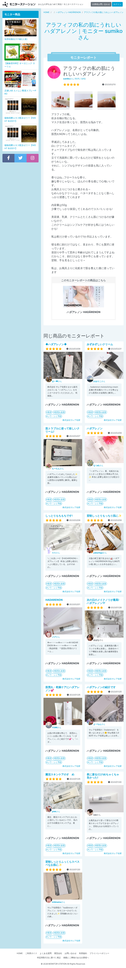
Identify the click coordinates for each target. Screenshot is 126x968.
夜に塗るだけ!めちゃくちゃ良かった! (103, 776)
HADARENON (54, 599)
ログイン (117, 4)
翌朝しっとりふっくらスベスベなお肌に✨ (62, 863)
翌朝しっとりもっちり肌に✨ (104, 515)
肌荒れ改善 (60, 412)
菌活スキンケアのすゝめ (59, 774)
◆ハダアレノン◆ (56, 344)
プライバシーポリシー (99, 953)
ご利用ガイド (31, 953)
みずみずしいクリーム (100, 344)
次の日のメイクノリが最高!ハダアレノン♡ (103, 601)
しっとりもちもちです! (59, 515)
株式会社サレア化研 (71, 420)
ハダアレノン (95, 428)
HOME (20, 953)
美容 (50, 412)
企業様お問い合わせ (101, 4)
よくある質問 (46, 953)
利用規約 (83, 953)
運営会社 (58, 953)
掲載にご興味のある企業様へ (76, 957)
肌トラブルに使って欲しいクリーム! (62, 430)
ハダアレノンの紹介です (101, 687)
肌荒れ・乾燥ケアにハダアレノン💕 (62, 688)
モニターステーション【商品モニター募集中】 (19, 4)
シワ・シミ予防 (54, 416)
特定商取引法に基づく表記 (49, 957)
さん (57, 381)
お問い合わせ (70, 953)
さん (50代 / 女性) (74, 78)
